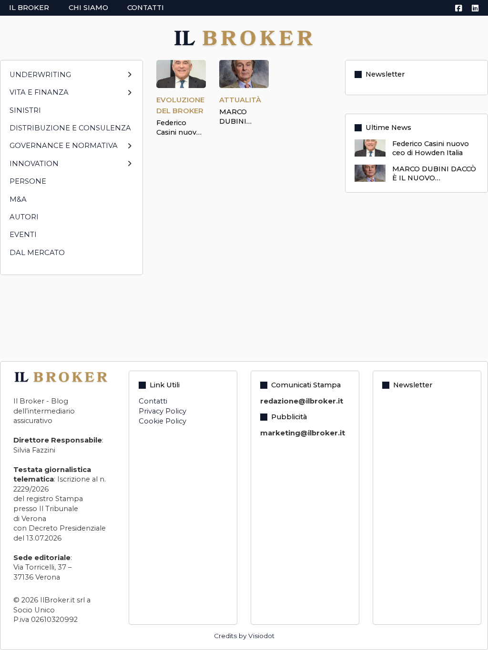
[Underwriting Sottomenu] (129, 78)
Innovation (34, 163)
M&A (18, 199)
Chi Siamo (88, 7)
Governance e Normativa (64, 145)
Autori (24, 217)
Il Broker (29, 7)
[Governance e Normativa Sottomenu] (129, 150)
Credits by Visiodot (244, 636)
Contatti (145, 7)
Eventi (23, 234)
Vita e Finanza (39, 92)
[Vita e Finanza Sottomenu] (129, 96)
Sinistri (25, 110)
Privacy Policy (162, 411)
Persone (28, 181)
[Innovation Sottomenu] (129, 167)
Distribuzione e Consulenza (70, 128)
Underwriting (40, 74)
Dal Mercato (37, 252)
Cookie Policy (162, 421)
